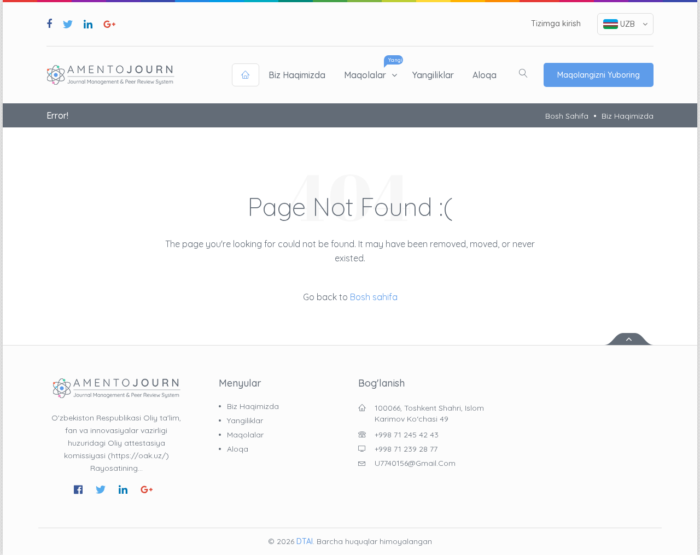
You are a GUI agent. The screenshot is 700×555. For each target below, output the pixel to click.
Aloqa (484, 74)
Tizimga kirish (556, 23)
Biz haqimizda (297, 74)
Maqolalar (365, 74)
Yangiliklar (433, 74)
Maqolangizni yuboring (598, 75)
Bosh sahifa (566, 116)
